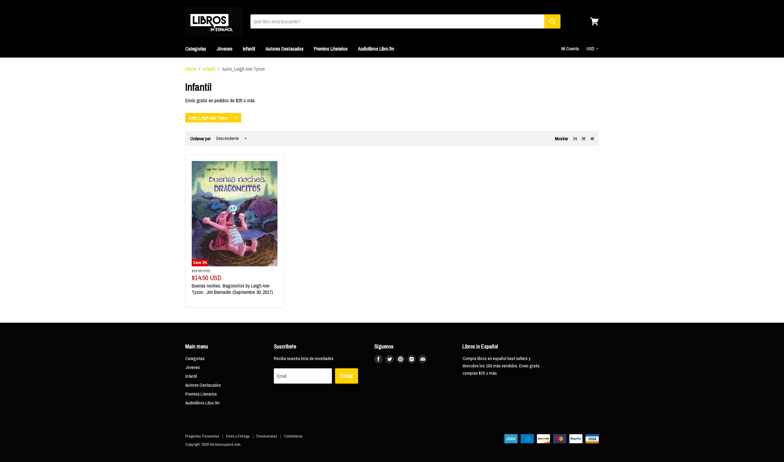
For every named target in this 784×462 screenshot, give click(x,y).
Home (190, 69)
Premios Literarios (331, 48)
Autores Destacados (284, 48)
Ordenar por (200, 138)
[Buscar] (552, 21)
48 (592, 138)
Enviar (346, 376)
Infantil (249, 48)
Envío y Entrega (238, 436)
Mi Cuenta (570, 48)
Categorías (195, 48)
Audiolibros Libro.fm (376, 48)
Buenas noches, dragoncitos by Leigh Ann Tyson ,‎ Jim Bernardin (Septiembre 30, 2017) (232, 288)
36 (583, 138)
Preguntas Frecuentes (202, 436)
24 (575, 138)
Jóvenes (224, 48)
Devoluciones (266, 436)
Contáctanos (293, 436)
